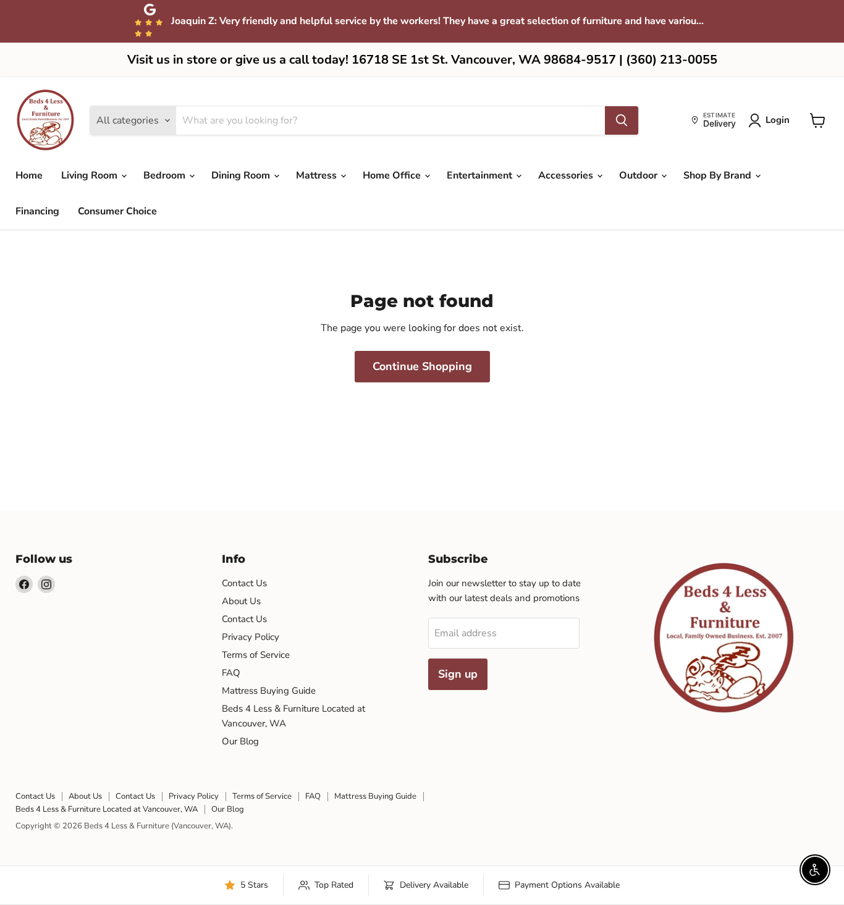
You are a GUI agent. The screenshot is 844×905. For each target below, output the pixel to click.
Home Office (393, 175)
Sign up (458, 674)
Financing (37, 211)
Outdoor (639, 175)
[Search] (621, 120)
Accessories (567, 175)
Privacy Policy (250, 637)
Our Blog (240, 741)
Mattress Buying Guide (269, 690)
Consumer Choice (117, 211)
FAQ (231, 673)
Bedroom (165, 175)
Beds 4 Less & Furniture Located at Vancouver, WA (106, 809)
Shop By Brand (718, 175)
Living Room (90, 175)
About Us (241, 601)
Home (29, 175)
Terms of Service (256, 655)
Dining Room (241, 175)
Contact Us (244, 583)
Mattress (317, 175)
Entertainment (481, 175)
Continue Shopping (422, 366)
